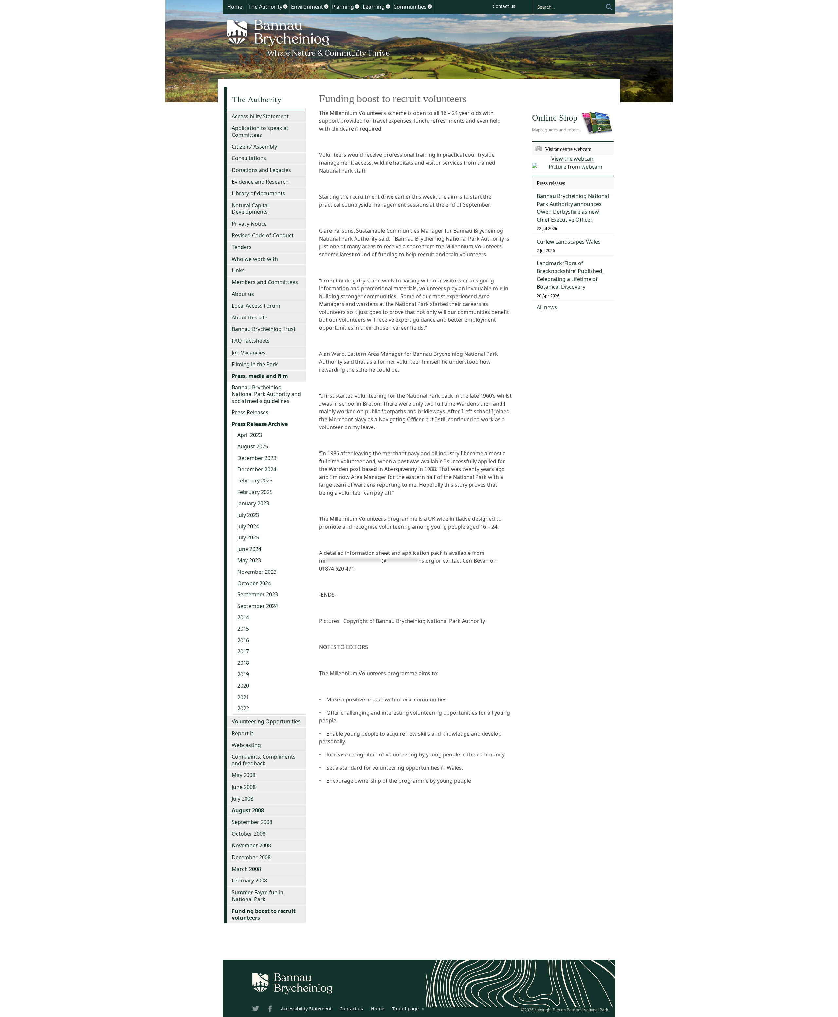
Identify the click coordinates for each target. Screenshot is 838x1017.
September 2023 (257, 594)
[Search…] (569, 6)
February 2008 (249, 880)
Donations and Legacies (261, 169)
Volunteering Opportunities (266, 721)
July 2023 (248, 514)
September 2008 (252, 822)
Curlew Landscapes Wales (569, 241)
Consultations (249, 158)
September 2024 (257, 605)
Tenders (242, 247)
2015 (243, 628)
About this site (249, 317)
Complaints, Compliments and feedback (264, 760)
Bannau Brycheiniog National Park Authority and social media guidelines (266, 394)
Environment (307, 6)
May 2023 (249, 560)
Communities (410, 6)
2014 (243, 617)
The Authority (265, 6)
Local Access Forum (256, 305)
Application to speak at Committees (260, 131)
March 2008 (246, 869)
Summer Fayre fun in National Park (257, 896)
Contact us (504, 6)
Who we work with (255, 259)
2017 (243, 651)
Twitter (256, 1010)
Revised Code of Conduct (263, 235)
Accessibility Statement (260, 116)
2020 (243, 685)
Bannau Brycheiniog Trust (264, 329)
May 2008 (243, 775)
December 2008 (251, 857)
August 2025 (252, 446)
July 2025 (248, 537)
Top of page (405, 1009)
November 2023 (257, 571)
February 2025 (255, 492)
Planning (343, 6)
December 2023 (256, 458)
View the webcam (573, 158)
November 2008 (251, 845)
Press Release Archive (260, 423)
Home (234, 6)
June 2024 (249, 549)
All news (547, 307)
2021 (243, 697)
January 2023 (253, 503)
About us (243, 294)
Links (238, 270)
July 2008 (242, 798)
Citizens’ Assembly (254, 146)
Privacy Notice (249, 223)
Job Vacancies (248, 352)
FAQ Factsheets (251, 340)
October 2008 (248, 833)
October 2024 (254, 583)
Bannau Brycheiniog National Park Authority (308, 37)
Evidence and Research (260, 181)
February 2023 (255, 480)
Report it (242, 733)
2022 (243, 708)
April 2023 (249, 435)
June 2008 (244, 786)
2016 (243, 640)
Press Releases (250, 412)
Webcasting (246, 745)
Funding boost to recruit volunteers (264, 914)
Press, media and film (260, 376)
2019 (243, 674)
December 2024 (256, 469)
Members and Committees (265, 282)
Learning (374, 6)
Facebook (271, 1010)
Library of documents (258, 193)
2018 (243, 662)
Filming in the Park (255, 364)
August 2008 (248, 810)
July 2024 (248, 526)
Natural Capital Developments (250, 209)
